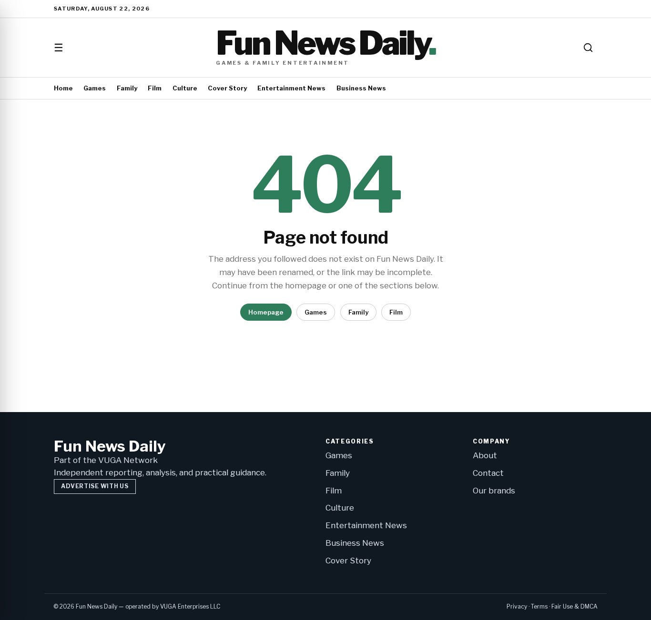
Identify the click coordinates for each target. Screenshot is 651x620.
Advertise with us (94, 486)
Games (94, 88)
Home (63, 88)
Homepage (266, 312)
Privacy (517, 606)
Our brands (494, 490)
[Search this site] (588, 48)
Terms (539, 606)
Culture (185, 88)
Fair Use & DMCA (574, 606)
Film (155, 88)
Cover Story (227, 88)
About (485, 455)
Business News (361, 88)
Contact (488, 473)
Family (127, 88)
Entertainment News (291, 88)
